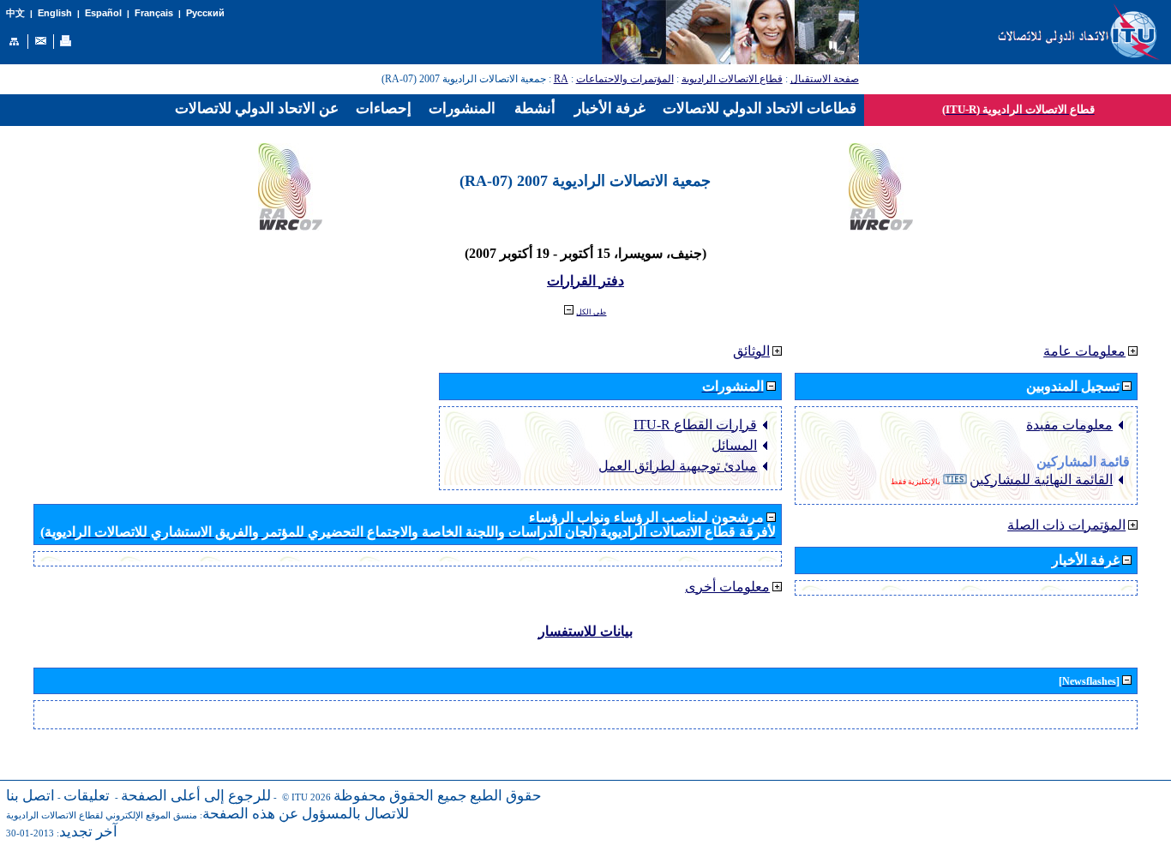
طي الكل (591, 312)
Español (103, 13)
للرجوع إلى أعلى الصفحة (196, 796)
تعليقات (86, 796)
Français (154, 13)
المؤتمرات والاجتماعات (625, 79)
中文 (15, 13)
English (55, 13)
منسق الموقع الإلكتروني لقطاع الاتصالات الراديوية (101, 815)
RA (561, 79)
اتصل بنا (30, 796)
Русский (205, 13)
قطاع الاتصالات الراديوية (732, 79)
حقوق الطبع (506, 796)
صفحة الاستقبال (824, 79)
